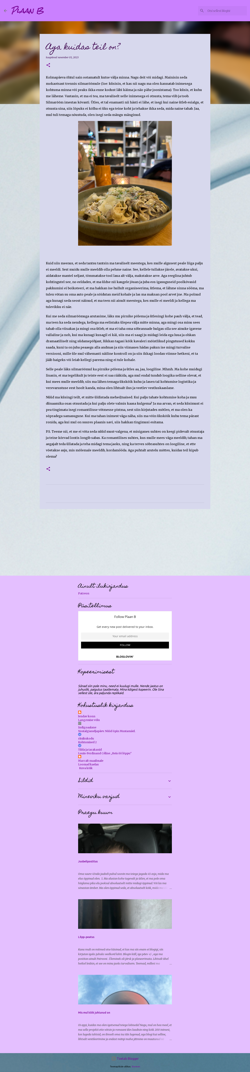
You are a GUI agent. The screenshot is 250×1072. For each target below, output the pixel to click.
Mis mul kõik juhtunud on (94, 1012)
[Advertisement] (125, 542)
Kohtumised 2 (87, 742)
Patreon (83, 593)
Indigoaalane (87, 727)
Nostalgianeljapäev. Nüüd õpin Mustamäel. (106, 731)
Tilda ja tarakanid (90, 749)
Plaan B (27, 10)
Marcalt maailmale (90, 760)
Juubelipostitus (88, 861)
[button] (48, 65)
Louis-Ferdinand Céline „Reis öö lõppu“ (105, 753)
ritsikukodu (86, 738)
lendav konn (86, 716)
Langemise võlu (89, 720)
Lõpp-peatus (86, 937)
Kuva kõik (86, 768)
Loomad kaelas (88, 764)
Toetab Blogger (127, 1058)
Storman (136, 1066)
